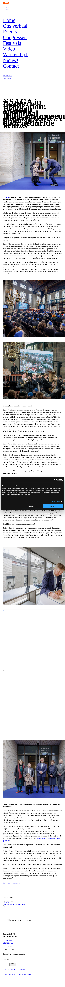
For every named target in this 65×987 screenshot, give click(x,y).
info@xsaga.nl (8, 78)
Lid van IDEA (13, 974)
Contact (11, 66)
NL (7, 7)
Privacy (5, 974)
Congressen (15, 37)
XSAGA (6, 197)
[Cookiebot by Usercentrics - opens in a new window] (55, 480)
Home (9, 20)
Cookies (6, 969)
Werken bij (15, 54)
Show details (56, 501)
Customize (31, 506)
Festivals (12, 43)
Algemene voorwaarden (17, 969)
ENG (8, 10)
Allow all (53, 506)
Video (9, 49)
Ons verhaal (15, 26)
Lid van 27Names (25, 974)
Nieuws (10, 60)
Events (10, 31)
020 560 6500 (7, 76)
